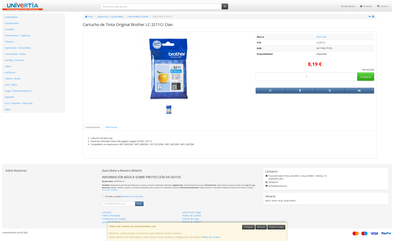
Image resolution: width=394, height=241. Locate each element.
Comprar (366, 76)
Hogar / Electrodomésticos (18, 90)
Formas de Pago (190, 218)
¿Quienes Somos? (111, 222)
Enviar (139, 203)
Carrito (384, 6)
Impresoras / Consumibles (18, 47)
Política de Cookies (210, 237)
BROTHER (321, 36)
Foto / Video (11, 84)
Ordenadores (11, 17)
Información (111, 127)
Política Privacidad (111, 215)
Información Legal (191, 212)
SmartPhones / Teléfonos (17, 35)
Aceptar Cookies (276, 227)
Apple (7, 109)
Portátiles (9, 29)
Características (92, 127)
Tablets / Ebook (12, 78)
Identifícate (349, 6)
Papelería (9, 97)
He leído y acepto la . (124, 196)
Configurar (248, 227)
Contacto (367, 6)
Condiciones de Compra (114, 218)
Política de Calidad (191, 222)
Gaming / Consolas (14, 60)
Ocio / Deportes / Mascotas (19, 103)
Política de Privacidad (109, 190)
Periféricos (10, 72)
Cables (8, 66)
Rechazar (261, 227)
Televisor (9, 41)
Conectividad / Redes (15, 53)
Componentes (12, 23)
